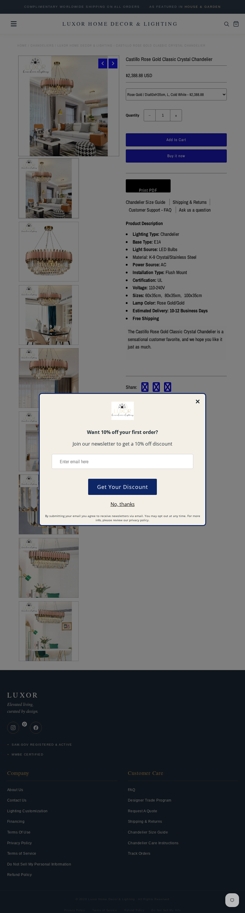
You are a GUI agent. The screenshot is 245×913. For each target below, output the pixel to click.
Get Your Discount (122, 486)
